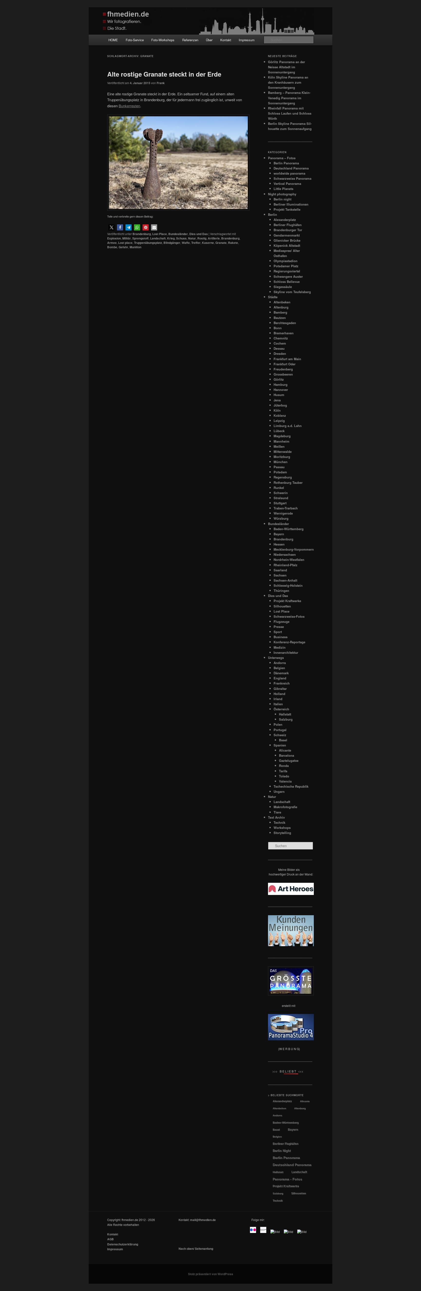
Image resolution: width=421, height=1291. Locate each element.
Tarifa (283, 771)
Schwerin (281, 492)
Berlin (272, 214)
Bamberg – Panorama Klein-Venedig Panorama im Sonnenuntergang (289, 97)
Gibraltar (280, 688)
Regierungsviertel (287, 271)
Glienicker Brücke (287, 240)
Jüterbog (280, 405)
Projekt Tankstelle (287, 209)
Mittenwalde (283, 451)
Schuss (181, 238)
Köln (277, 410)
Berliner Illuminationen (291, 204)
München (280, 461)
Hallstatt (285, 714)
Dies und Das (198, 234)
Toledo (284, 776)
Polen (278, 724)
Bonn (278, 328)
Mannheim (281, 441)
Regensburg (283, 477)
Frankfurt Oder (285, 364)
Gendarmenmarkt (287, 235)
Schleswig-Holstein (288, 585)
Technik (279, 822)
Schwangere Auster (288, 276)
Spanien (280, 745)
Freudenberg (283, 369)
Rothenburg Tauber (288, 482)
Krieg (171, 238)
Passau (279, 467)
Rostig (201, 238)
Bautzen (280, 317)
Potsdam (280, 472)
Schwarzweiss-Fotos (289, 616)
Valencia (285, 781)
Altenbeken (282, 302)
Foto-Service (135, 40)
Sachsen (280, 575)
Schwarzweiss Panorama (292, 178)
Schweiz (280, 735)
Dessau (279, 348)
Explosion (114, 238)
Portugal (280, 729)
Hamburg (280, 384)
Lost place (125, 242)
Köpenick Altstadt (287, 245)
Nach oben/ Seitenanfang (196, 1248)
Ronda (284, 765)
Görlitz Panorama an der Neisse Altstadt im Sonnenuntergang (286, 67)
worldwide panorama (289, 173)
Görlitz (279, 379)
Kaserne (208, 242)
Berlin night (282, 199)
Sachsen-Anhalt (285, 580)
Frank (161, 83)
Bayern (279, 534)
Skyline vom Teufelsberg (292, 291)
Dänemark (281, 673)
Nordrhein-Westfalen (289, 559)
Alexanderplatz (285, 219)
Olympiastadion (285, 260)
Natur (192, 238)
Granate (221, 242)
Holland (279, 693)
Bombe (112, 247)
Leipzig (279, 420)
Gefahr (123, 247)
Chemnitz (281, 338)
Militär (126, 238)
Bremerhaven (284, 333)
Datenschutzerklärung (122, 1244)
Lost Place (159, 234)
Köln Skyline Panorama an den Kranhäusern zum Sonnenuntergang (288, 82)
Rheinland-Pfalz (285, 565)
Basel (283, 740)
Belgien (279, 667)
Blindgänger (171, 242)
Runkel (279, 487)
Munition (135, 247)
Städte (272, 297)
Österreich (281, 709)
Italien (278, 704)
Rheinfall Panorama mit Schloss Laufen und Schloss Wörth (289, 113)
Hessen (279, 544)
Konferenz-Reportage (289, 642)
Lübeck (279, 430)
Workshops (282, 827)
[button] (111, 227)
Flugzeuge (281, 621)
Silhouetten (282, 606)
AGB (110, 1239)
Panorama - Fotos (287, 1179)
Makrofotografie (285, 806)
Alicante (285, 750)
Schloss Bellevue (287, 281)
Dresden (280, 353)
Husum (279, 394)
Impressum (247, 40)
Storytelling (282, 832)
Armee (112, 242)
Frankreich (282, 683)
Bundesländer (178, 234)
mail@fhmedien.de (203, 1220)
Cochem (280, 343)
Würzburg (281, 518)
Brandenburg (142, 234)
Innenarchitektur (286, 652)
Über (209, 40)
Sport (278, 631)
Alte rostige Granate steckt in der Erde (164, 74)
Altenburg (281, 307)
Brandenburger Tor (288, 230)
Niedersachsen (285, 554)
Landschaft (158, 238)
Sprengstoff (140, 238)
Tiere (277, 812)
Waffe (186, 242)
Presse (279, 626)
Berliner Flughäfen (288, 224)
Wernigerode (283, 513)
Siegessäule (283, 286)
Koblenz (280, 415)
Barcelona (286, 755)
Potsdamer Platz (286, 266)
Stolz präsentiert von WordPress (210, 1274)
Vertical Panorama (287, 183)
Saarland (280, 570)
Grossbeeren (283, 374)
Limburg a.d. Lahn (288, 425)
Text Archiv (276, 817)
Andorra (280, 662)
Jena (277, 400)
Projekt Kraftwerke (287, 600)
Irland (278, 698)
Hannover (281, 389)
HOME (113, 40)
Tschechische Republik (291, 786)
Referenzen (190, 40)
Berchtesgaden (285, 322)
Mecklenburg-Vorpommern (294, 549)
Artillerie (214, 238)
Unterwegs (276, 657)
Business (280, 637)
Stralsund (281, 498)
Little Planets (283, 188)
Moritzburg (282, 456)
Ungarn (279, 791)
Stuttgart (280, 503)
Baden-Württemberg (289, 528)
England (280, 678)
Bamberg (280, 312)
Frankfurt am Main (287, 359)
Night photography (282, 194)
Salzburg (286, 719)
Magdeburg (282, 436)
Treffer (196, 242)
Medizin (280, 647)
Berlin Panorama (286, 163)
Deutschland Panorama (291, 168)
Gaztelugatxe (288, 760)
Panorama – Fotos (282, 158)
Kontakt (225, 40)
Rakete (233, 242)
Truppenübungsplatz (148, 242)
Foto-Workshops (162, 40)
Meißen (279, 446)
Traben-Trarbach (286, 508)
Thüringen (281, 590)
